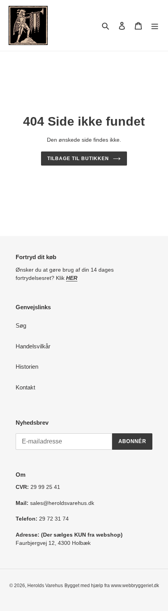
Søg (21, 325)
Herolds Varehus (45, 585)
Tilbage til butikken (78, 158)
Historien (27, 366)
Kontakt (25, 387)
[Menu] (155, 25)
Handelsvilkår (33, 346)
